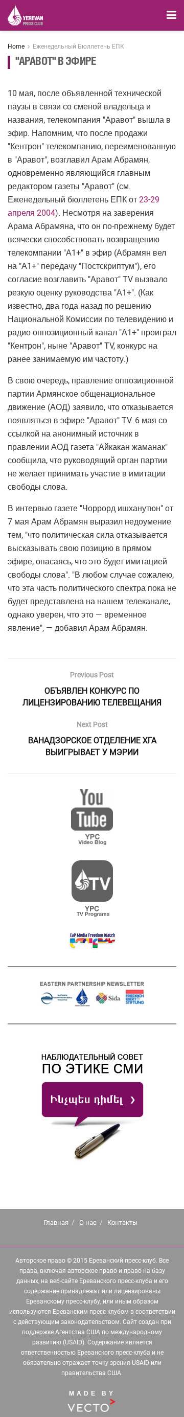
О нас (88, 1222)
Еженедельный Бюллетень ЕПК (78, 46)
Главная (55, 1222)
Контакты (122, 1222)
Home (16, 46)
